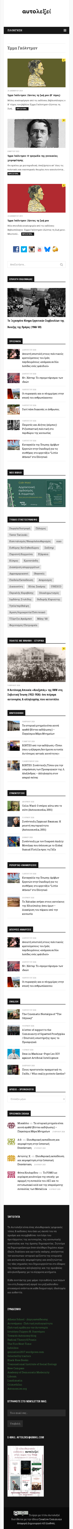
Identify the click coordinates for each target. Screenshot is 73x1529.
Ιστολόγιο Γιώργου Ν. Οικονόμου (26, 1331)
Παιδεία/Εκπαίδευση (21, 580)
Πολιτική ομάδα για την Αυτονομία (27, 1327)
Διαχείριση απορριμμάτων (24, 567)
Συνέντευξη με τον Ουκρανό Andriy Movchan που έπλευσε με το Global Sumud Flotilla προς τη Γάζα (42, 845)
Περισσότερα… (22, 108)
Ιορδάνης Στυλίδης (20, 599)
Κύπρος (13, 560)
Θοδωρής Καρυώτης (48, 599)
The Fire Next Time (19, 1343)
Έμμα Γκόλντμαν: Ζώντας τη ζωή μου (28, 220)
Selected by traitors (19, 1356)
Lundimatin (14, 1380)
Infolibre (13, 1348)
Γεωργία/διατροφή (19, 528)
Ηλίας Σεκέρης (36, 586)
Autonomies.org (17, 1388)
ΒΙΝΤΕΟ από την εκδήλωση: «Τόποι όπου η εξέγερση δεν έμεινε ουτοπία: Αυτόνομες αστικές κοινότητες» (42, 749)
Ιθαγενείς (39, 573)
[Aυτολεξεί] (36, 12)
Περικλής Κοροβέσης (21, 593)
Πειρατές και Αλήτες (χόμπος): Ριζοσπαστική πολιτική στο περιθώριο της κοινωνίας (39, 429)
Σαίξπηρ (49, 547)
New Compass (15, 1368)
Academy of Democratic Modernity (28, 1372)
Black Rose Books (17, 1360)
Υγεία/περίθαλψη (19, 605)
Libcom (12, 1376)
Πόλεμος (41, 528)
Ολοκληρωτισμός (49, 593)
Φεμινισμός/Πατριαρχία (23, 625)
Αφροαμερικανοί (18, 573)
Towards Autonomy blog (21, 1335)
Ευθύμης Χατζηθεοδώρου (24, 547)
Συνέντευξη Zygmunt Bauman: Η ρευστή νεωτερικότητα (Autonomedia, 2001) (41, 825)
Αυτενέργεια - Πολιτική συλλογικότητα (29, 1323)
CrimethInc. (14, 1384)
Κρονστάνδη (31, 560)
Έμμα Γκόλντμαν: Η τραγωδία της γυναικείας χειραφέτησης (32, 158)
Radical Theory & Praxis (21, 1339)
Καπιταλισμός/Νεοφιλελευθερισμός (30, 541)
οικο (58, 541)
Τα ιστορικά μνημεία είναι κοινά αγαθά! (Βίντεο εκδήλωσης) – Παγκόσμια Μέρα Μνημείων (40, 729)
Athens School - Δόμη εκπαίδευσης (27, 1319)
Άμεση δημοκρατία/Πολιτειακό (27, 612)
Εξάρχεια (43, 554)
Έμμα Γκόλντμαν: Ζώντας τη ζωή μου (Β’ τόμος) (33, 95)
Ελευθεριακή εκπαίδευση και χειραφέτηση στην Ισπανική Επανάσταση (38, 1143)
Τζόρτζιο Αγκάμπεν (20, 618)
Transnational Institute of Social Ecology (32, 1364)
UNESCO (56, 586)
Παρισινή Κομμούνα (21, 554)
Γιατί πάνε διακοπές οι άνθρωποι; (40, 409)
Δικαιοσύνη (16, 586)
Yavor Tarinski (18, 534)
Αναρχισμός (45, 580)
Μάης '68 (42, 618)
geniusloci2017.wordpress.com (25, 1352)
